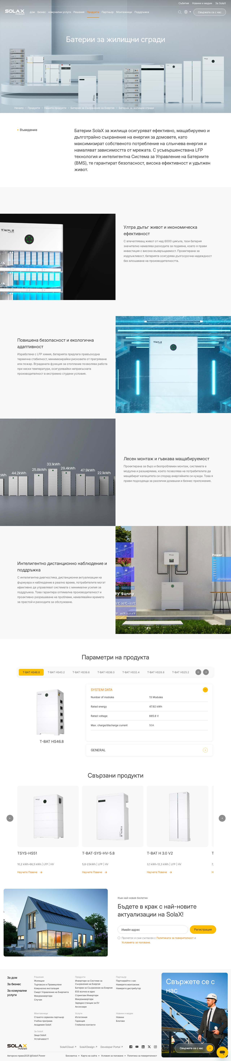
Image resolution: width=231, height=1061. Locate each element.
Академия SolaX (42, 1024)
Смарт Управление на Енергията (51, 992)
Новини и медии (202, 3)
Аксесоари (81, 1006)
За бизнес (14, 984)
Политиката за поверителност (175, 938)
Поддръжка (141, 12)
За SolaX (220, 3)
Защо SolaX (40, 1035)
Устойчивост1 (41, 1039)
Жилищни (39, 980)
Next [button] (193, 672)
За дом (12, 977)
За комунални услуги (17, 993)
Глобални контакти (85, 1024)
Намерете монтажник (127, 984)
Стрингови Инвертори (86, 995)
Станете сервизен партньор (49, 1017)
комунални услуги (59, 12)
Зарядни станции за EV (87, 1003)
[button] (9, 818)
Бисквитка (71, 1055)
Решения (78, 12)
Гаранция (80, 1021)
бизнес (41, 12)
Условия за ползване (112, 1055)
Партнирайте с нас (126, 980)
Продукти (93, 12)
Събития (183, 3)
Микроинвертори (43, 996)
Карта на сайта (89, 1055)
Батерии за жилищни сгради (136, 107)
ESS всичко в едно (85, 991)
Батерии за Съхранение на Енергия (92, 107)
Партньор (108, 12)
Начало (18, 107)
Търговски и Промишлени (48, 984)
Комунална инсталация (46, 988)
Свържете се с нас (209, 12)
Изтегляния (81, 1017)
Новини (120, 1017)
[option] (31, 672)
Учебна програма (43, 1021)
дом (32, 12)
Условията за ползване (136, 942)
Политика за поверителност (142, 1055)
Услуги (78, 1013)
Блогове (120, 1021)
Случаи (38, 999)
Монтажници (124, 12)
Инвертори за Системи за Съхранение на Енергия (88, 982)
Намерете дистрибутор (128, 988)
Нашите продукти (55, 107)
